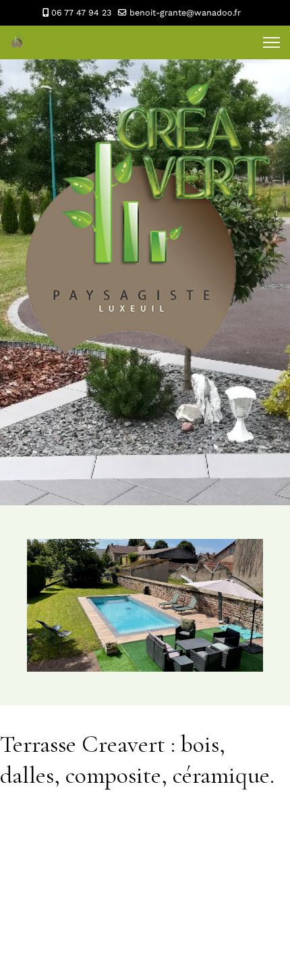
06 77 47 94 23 (81, 12)
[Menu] (271, 42)
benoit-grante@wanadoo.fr (185, 12)
